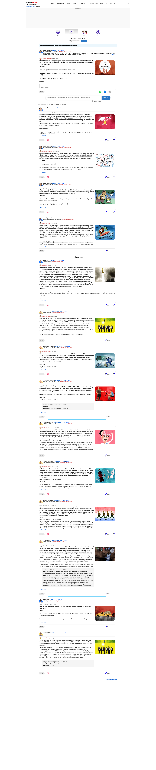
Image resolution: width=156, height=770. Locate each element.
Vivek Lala (45, 260)
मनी (71, 35)
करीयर (98, 35)
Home (52, 3)
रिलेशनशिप (84, 35)
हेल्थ (58, 35)
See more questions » (112, 679)
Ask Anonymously (98, 101)
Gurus (101, 3)
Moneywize (46, 108)
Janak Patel (46, 599)
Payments (60, 3)
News (74, 3)
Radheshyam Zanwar (48, 346)
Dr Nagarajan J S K (48, 422)
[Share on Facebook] (104, 91)
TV (106, 3)
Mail (68, 3)
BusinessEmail (94, 3)
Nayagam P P (46, 311)
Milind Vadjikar (47, 50)
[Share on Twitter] (109, 91)
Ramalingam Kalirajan (49, 218)
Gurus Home (29, 6)
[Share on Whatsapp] (100, 91)
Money (83, 3)
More (111, 3)
